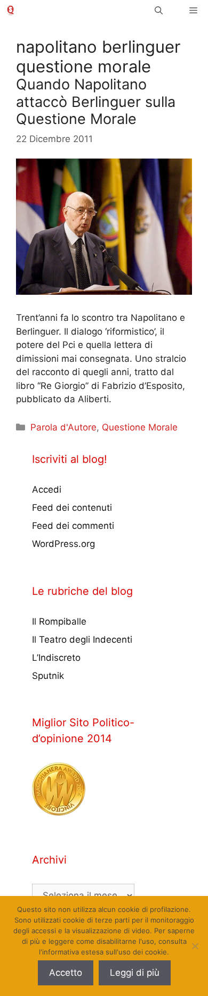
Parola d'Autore (63, 427)
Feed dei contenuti (72, 507)
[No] (194, 946)
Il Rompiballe (59, 621)
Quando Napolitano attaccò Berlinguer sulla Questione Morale (95, 102)
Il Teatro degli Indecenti (82, 639)
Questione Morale (140, 427)
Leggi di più (134, 972)
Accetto (65, 972)
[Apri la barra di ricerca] (158, 10)
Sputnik (48, 675)
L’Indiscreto (56, 657)
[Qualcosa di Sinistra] (10, 10)
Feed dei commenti (73, 525)
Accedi (46, 489)
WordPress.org (63, 543)
